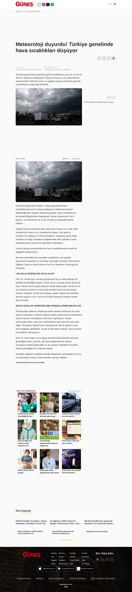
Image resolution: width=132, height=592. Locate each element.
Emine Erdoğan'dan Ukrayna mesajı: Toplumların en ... (25, 443)
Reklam (39, 578)
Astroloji (72, 557)
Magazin (54, 560)
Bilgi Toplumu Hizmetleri (103, 578)
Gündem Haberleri (33, 11)
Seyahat (72, 553)
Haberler (19, 11)
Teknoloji (62, 560)
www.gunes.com (66, 584)
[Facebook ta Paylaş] (109, 58)
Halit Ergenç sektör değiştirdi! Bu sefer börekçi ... (49, 472)
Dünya (61, 557)
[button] (109, 97)
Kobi (71, 564)
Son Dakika (86, 564)
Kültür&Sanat (63, 564)
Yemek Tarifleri (75, 560)
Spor (52, 557)
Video (83, 560)
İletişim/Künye (24, 578)
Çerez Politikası (56, 578)
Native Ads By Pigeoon (74, 391)
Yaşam (53, 564)
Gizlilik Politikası (77, 578)
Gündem (54, 553)
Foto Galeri (85, 557)
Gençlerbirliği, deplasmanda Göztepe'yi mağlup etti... (49, 443)
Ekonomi (62, 553)
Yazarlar (84, 553)
